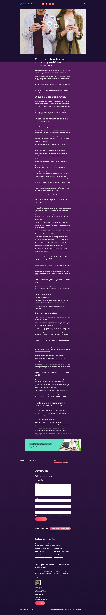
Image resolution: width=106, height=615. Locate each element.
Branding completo (39, 551)
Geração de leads (58, 548)
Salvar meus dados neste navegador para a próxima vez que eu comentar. (53, 515)
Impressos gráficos (58, 557)
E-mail (37, 504)
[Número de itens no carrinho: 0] (85, 4)
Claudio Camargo (28, 3)
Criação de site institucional (42, 548)
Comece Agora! (40, 603)
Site (36, 509)
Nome (37, 498)
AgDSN (67, 609)
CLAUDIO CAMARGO (56, 609)
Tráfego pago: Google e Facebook (43, 554)
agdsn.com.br (38, 597)
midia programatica (62, 462)
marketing (56, 462)
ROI (67, 462)
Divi (85, 609)
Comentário (38, 483)
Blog (35, 460)
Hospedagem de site (59, 554)
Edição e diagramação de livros (61, 551)
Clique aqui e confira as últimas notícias (60, 528)
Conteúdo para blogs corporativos (43, 557)
